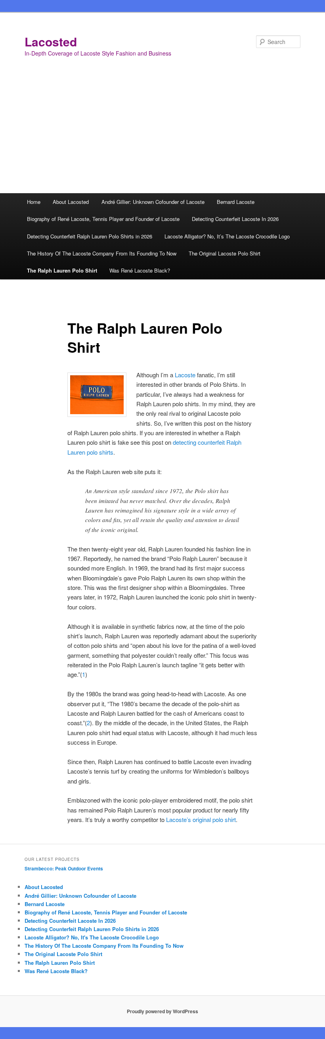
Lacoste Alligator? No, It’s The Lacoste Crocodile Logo (227, 236)
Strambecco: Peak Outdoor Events (64, 868)
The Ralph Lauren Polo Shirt (62, 270)
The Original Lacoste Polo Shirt (224, 253)
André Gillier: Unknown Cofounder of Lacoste (153, 201)
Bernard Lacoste (235, 201)
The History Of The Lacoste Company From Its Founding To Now (101, 253)
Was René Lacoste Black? (139, 270)
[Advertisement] (162, 133)
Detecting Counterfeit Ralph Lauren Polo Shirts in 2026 (89, 236)
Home (33, 201)
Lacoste (185, 375)
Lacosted (51, 41)
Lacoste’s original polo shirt (201, 819)
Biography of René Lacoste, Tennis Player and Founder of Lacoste (103, 219)
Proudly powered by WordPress (162, 1011)
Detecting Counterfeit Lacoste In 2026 (235, 219)
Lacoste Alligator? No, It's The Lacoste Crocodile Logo (92, 937)
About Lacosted (71, 201)
